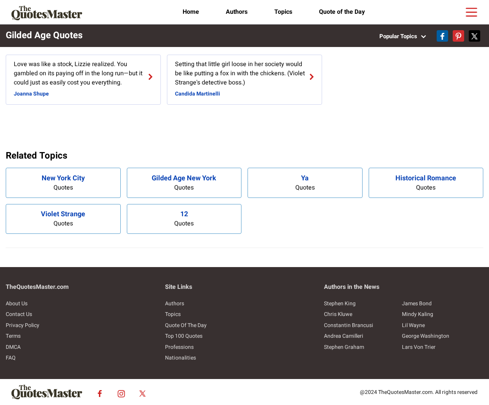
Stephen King (340, 304)
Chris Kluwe (338, 314)
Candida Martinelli (197, 94)
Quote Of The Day (186, 325)
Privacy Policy (22, 325)
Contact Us (19, 314)
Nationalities (180, 358)
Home (191, 11)
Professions (179, 347)
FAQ (11, 358)
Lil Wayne (413, 325)
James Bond (417, 304)
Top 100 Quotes (183, 336)
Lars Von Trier (419, 347)
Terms (13, 336)
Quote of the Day (342, 11)
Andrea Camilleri (343, 336)
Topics (283, 11)
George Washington (425, 336)
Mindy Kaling (417, 314)
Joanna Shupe (31, 94)
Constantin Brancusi (348, 325)
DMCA (13, 347)
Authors (237, 11)
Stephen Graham (344, 347)
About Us (17, 304)
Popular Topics (399, 36)
